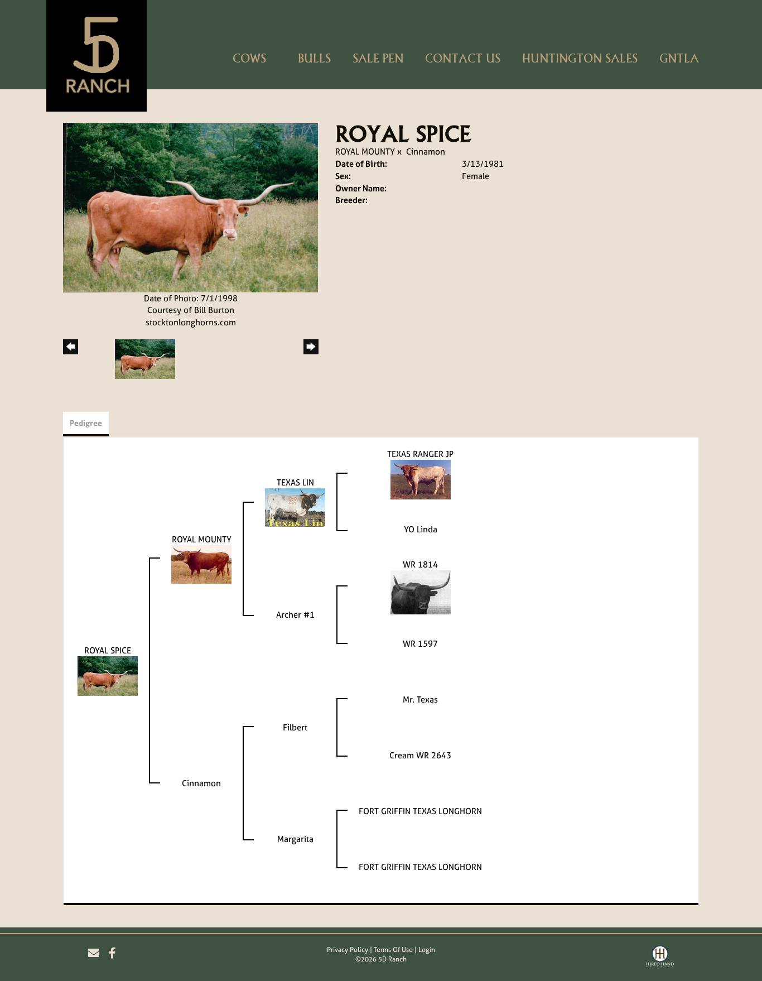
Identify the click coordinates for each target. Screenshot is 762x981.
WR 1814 (420, 564)
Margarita (295, 839)
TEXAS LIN (295, 482)
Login (426, 949)
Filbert (295, 727)
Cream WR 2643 (420, 755)
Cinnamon (425, 151)
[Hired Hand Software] (660, 957)
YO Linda (420, 529)
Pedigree (86, 422)
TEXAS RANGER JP (420, 454)
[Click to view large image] (190, 207)
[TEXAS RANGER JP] (420, 479)
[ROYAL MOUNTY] (201, 564)
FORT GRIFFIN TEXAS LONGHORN (420, 811)
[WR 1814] (420, 592)
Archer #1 (295, 615)
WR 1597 (420, 644)
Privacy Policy (347, 949)
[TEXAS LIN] (295, 507)
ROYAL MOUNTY (365, 151)
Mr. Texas (420, 699)
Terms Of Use (393, 949)
